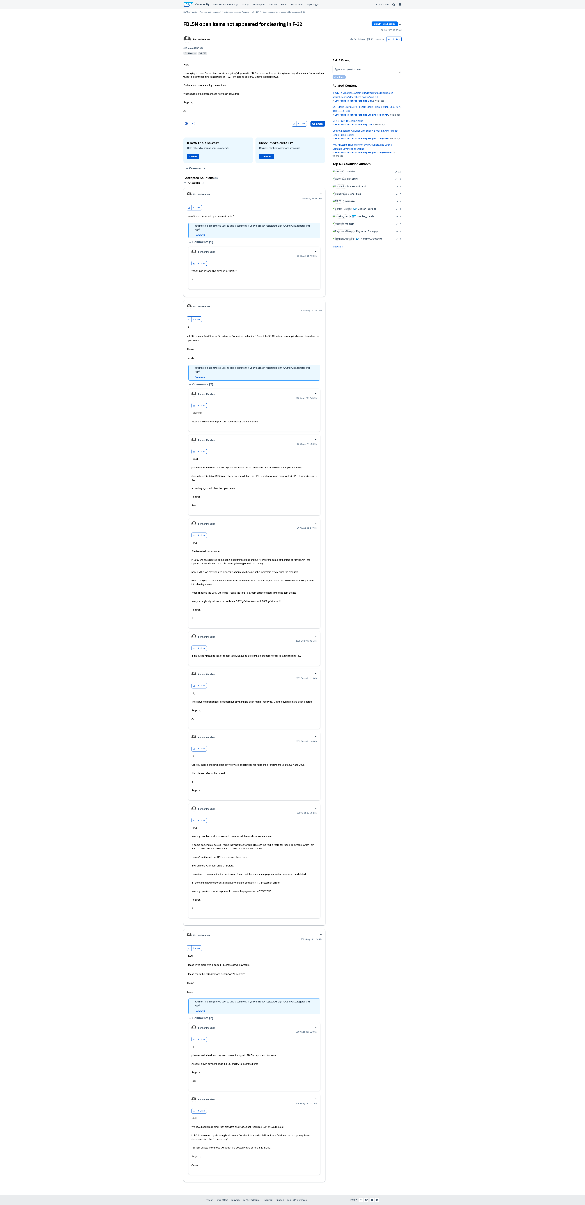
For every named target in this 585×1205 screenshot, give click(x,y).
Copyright (235, 1200)
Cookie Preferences (297, 1200)
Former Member (201, 39)
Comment (318, 124)
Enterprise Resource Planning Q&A (354, 101)
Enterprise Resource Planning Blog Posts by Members (364, 152)
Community (202, 4)
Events (284, 4)
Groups (246, 4)
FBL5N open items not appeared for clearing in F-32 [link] (283, 12)
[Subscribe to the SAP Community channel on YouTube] (372, 1200)
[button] (388, 39)
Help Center (297, 4)
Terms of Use (221, 1200)
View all (337, 246)
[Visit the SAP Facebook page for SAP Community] (361, 1200)
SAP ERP (202, 53)
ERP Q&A (255, 12)
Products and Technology (225, 4)
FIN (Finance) (190, 53)
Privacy (209, 1200)
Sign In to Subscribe (384, 24)
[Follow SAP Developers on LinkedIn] (377, 1200)
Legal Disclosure (251, 1200)
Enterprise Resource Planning (236, 12)
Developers (259, 4)
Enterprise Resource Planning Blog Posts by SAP (361, 115)
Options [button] (399, 24)
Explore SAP (382, 4)
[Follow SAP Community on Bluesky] (366, 1200)
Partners (273, 4)
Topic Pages (313, 4)
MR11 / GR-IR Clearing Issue (348, 121)
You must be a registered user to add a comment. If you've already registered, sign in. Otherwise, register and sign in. (252, 227)
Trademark (267, 1200)
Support (280, 1200)
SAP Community (190, 12)
